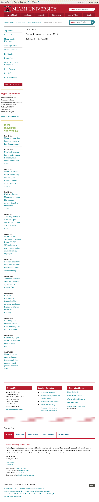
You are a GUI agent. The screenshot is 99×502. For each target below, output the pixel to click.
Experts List (8, 58)
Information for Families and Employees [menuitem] (30, 488)
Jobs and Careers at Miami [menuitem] (11, 497)
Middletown (33, 434)
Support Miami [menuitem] (93, 2)
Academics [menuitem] (28, 15)
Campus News (9, 34)
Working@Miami (11, 45)
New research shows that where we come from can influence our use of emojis (12, 266)
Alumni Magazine (76, 399)
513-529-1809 (21, 468)
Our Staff (7, 73)
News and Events (20, 22)
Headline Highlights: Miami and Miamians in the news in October (12, 341)
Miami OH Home (9, 22)
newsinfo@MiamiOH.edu (14, 409)
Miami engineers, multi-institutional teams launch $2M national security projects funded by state (11, 361)
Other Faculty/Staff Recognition (11, 63)
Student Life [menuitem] (56, 15)
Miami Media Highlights (34, 22)
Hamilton (20, 434)
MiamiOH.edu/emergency (25, 475)
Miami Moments (10, 49)
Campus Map (10, 462)
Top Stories (8, 30)
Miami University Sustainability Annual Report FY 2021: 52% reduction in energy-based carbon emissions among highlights (12, 245)
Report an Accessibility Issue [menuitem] (12, 491)
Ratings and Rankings (48, 392)
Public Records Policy (48, 405)
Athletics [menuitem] (89, 15)
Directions (9, 464)
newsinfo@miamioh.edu (10, 116)
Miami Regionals (72, 392)
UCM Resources (10, 77)
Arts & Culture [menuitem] (73, 15)
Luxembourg (63, 434)
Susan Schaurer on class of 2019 (53, 22)
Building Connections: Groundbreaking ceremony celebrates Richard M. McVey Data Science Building (12, 304)
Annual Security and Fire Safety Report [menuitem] (36, 491)
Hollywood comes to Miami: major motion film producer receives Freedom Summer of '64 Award (12, 201)
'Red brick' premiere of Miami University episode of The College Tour (12, 282)
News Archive (9, 69)
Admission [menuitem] (41, 15)
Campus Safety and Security (50, 401)
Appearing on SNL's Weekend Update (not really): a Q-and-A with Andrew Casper (12, 222)
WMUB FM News (72, 402)
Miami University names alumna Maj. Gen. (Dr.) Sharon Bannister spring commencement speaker (11, 178)
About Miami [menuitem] (12, 15)
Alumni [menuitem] (34, 2)
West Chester (48, 434)
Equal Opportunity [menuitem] (9, 488)
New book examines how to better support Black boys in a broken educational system (12, 158)
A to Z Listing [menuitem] (48, 494)
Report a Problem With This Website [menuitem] (14, 494)
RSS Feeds (8, 54)
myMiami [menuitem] (81, 2)
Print (92, 485)
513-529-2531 (24, 470)
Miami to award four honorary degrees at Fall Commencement (12, 141)
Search (72, 9)
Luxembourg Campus (74, 395)
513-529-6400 (19, 473)
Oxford (9, 434)
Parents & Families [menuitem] (20, 2)
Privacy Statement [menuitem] (34, 494)
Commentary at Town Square (76, 406)
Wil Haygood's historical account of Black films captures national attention (12, 325)
